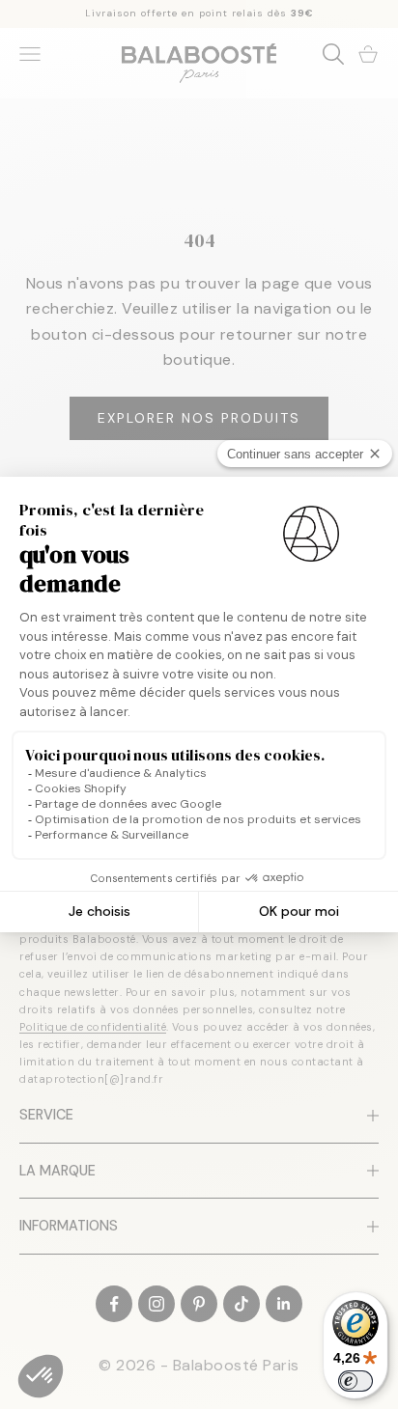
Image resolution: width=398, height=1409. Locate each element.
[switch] (355, 1381)
